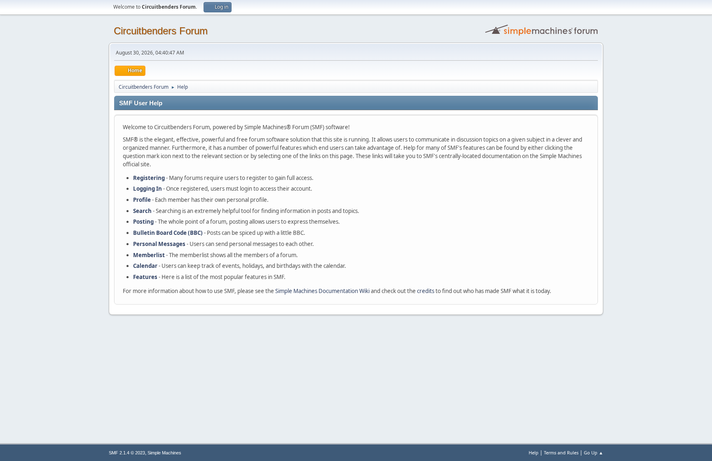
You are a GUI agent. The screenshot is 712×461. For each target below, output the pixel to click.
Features (145, 277)
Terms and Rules (561, 452)
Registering (149, 178)
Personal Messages (159, 244)
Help (534, 452)
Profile (142, 199)
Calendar (145, 266)
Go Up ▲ (593, 452)
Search (142, 211)
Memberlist (149, 255)
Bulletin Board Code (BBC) (168, 232)
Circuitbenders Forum (161, 30)
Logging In (147, 188)
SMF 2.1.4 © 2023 (127, 452)
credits (425, 291)
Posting (143, 221)
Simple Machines (164, 452)
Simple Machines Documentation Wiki (322, 291)
